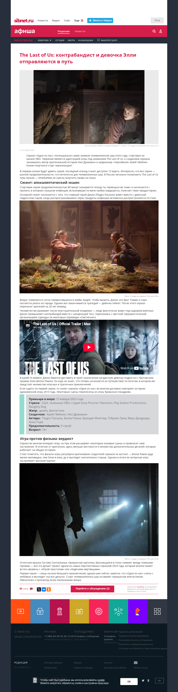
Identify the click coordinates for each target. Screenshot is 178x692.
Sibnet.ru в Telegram (102, 20)
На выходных (85, 40)
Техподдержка (84, 631)
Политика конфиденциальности (136, 644)
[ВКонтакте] (44, 589)
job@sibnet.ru (111, 642)
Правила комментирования (134, 635)
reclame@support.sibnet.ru (58, 639)
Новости (43, 20)
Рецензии (64, 31)
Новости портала (83, 667)
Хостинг (108, 662)
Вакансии (111, 631)
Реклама (50, 631)
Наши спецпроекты (28, 636)
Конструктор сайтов (115, 667)
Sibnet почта (140, 667)
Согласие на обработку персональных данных (144, 648)
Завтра (71, 40)
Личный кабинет (53, 662)
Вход (157, 20)
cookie (101, 680)
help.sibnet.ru (81, 639)
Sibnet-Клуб (50, 667)
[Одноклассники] (49, 589)
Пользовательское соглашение (135, 640)
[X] (39, 589)
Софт (67, 20)
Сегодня (59, 40)
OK (129, 681)
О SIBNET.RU (22, 631)
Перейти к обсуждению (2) (93, 588)
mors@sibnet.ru (22, 667)
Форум (78, 662)
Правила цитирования (131, 631)
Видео (56, 20)
